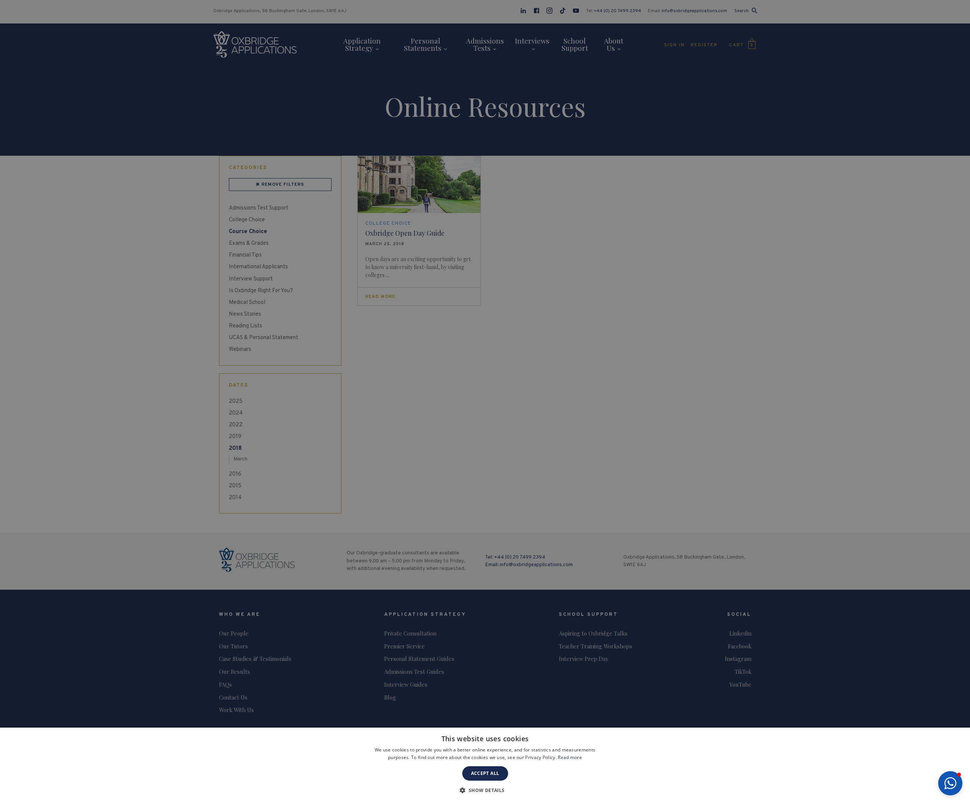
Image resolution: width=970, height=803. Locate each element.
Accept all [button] (485, 773)
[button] (950, 783)
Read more (570, 757)
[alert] (485, 401)
